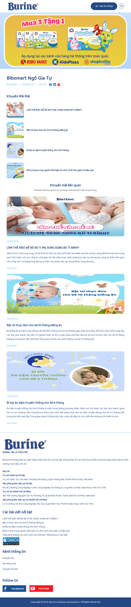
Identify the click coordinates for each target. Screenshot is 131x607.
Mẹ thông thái (9, 564)
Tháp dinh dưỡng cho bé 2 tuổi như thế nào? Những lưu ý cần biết (35, 535)
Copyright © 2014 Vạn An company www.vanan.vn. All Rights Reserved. (65, 602)
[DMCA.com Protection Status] (65, 541)
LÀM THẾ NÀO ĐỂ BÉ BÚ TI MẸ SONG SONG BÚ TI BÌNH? (30, 519)
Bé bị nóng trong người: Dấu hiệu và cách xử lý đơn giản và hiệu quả (36, 531)
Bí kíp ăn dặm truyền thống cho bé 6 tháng (24, 527)
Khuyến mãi (8, 558)
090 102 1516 (99, 488)
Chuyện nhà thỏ (10, 569)
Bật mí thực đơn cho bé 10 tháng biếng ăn (23, 523)
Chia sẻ (42, 85)
